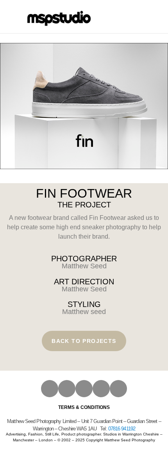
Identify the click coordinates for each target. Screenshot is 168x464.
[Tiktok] (118, 388)
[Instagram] (49, 388)
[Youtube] (84, 388)
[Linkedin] (101, 388)
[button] (118, 16)
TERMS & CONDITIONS (84, 407)
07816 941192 (121, 429)
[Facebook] (66, 388)
